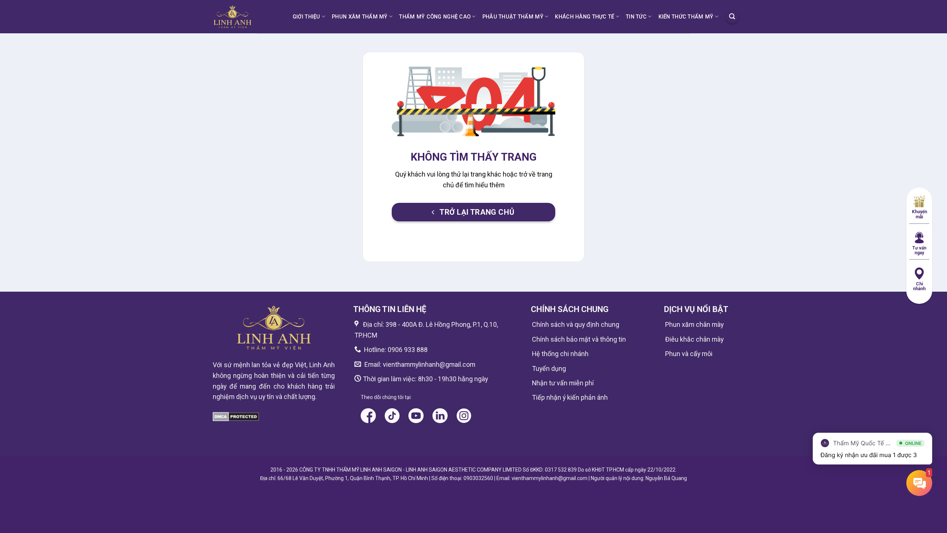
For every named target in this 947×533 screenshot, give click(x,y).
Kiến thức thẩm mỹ (686, 17)
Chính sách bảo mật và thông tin (579, 339)
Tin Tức (636, 17)
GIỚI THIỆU (306, 17)
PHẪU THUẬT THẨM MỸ (512, 17)
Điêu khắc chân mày (694, 339)
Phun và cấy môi (688, 354)
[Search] (732, 16)
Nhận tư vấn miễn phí (563, 383)
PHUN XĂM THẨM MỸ (360, 17)
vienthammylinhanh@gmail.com (428, 364)
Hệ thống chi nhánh (560, 354)
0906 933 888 (408, 349)
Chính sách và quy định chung (575, 324)
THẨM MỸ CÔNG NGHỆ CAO (435, 17)
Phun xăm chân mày (694, 324)
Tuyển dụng (549, 368)
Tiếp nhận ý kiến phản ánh (570, 397)
